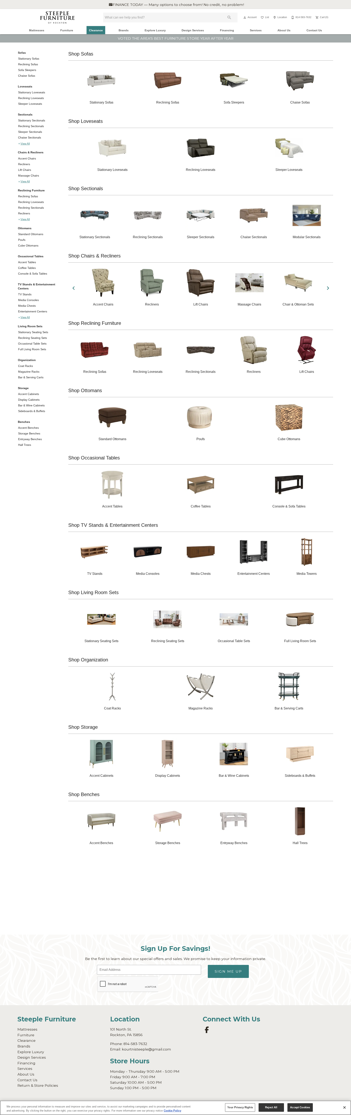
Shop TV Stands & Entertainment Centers (113, 525)
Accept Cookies (300, 1107)
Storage (23, 388)
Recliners (24, 164)
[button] (244, 17)
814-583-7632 (135, 1044)
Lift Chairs (24, 169)
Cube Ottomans (28, 245)
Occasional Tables (30, 256)
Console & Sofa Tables (32, 273)
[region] (175, 1108)
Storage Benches (29, 433)
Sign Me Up (228, 971)
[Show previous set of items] (73, 288)
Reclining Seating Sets (32, 337)
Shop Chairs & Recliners (94, 256)
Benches (24, 421)
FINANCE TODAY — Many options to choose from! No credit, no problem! (178, 4)
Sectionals (25, 114)
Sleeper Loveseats (30, 103)
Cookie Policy (172, 1110)
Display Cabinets (29, 399)
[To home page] (57, 17)
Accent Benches (28, 427)
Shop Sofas (80, 54)
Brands (124, 30)
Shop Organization (88, 659)
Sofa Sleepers (27, 70)
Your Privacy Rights (240, 1107)
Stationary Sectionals (31, 120)
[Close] (344, 1107)
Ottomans (24, 228)
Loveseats (25, 86)
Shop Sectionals (85, 188)
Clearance (96, 30)
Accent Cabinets (28, 394)
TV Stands (24, 294)
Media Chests (27, 305)
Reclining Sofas (28, 64)
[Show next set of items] (328, 288)
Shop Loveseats (85, 121)
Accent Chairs (27, 158)
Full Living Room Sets (32, 349)
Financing (227, 30)
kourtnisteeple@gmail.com (146, 1049)
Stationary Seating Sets (33, 332)
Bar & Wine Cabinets (31, 405)
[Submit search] (229, 17)
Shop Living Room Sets (93, 592)
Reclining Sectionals (31, 126)
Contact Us (314, 30)
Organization (27, 360)
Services (256, 30)
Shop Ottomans (85, 390)
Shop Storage (83, 727)
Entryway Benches (30, 439)
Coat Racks (25, 366)
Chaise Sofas (26, 75)
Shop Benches (84, 794)
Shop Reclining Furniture (94, 323)
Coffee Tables (27, 267)
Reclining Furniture (31, 190)
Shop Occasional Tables (94, 457)
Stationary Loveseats (31, 92)
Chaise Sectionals (29, 137)
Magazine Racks (28, 371)
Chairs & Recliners (30, 152)
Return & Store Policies (37, 1085)
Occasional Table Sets (32, 343)
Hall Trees (24, 444)
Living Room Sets (30, 326)
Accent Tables (27, 262)
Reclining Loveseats (31, 98)
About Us (283, 30)
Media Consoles (28, 300)
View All (25, 143)
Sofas (22, 52)
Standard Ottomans (30, 234)
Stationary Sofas (28, 58)
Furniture (66, 30)
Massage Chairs (28, 175)
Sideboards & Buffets (31, 411)
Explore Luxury (155, 30)
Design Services (193, 30)
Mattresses (36, 30)
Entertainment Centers (32, 311)
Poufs (21, 239)
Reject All (271, 1107)
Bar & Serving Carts (30, 377)
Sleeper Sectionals (30, 131)
